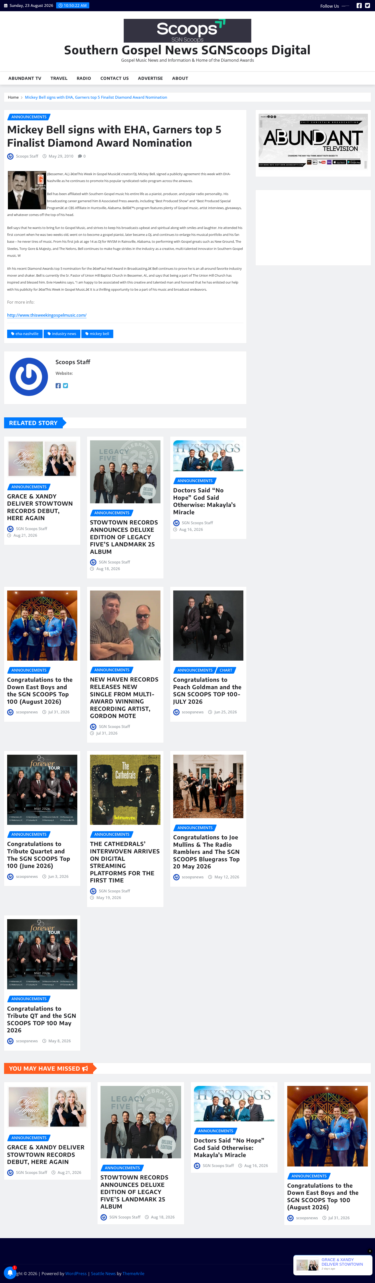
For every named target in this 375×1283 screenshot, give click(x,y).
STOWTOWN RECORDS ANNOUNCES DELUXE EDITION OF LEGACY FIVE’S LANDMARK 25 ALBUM (124, 537)
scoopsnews (27, 711)
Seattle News (103, 1273)
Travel (59, 78)
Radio (84, 78)
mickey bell (99, 333)
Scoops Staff (27, 156)
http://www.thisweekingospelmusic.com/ (46, 315)
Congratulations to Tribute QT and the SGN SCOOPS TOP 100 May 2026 (41, 1019)
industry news (64, 333)
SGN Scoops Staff (31, 528)
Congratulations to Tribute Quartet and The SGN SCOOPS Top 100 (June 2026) (38, 854)
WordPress (76, 1273)
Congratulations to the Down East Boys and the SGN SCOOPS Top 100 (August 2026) (40, 690)
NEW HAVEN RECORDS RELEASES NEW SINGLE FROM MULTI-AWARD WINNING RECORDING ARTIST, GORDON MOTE (124, 697)
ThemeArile (133, 1273)
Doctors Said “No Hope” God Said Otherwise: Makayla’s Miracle (204, 501)
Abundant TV (24, 78)
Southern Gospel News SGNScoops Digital (187, 49)
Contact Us (115, 78)
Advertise (150, 78)
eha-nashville (27, 333)
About (180, 78)
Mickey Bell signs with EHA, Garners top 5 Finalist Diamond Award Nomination (96, 97)
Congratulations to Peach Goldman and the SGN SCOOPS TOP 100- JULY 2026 (207, 690)
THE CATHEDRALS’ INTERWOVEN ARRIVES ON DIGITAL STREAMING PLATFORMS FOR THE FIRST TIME (125, 862)
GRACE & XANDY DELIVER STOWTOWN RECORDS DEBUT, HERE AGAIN (40, 507)
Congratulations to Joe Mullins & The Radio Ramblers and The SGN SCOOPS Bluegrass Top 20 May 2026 (206, 851)
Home (13, 97)
